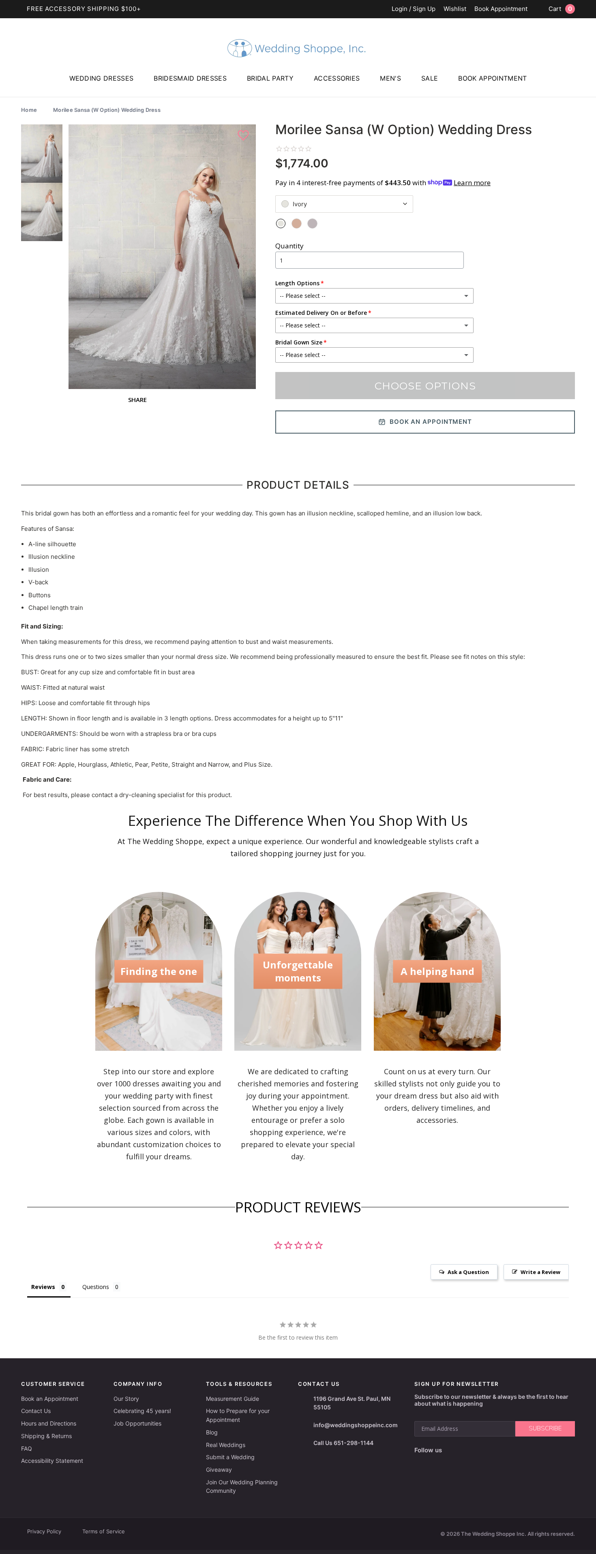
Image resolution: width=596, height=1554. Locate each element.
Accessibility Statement (52, 1460)
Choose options (425, 386)
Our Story (126, 1398)
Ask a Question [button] (468, 1272)
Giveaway (219, 1469)
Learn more (472, 182)
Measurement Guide (232, 1398)
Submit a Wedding (230, 1457)
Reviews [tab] (43, 1287)
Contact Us (36, 1410)
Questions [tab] (95, 1287)
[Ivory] (281, 223)
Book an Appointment (49, 1398)
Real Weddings (225, 1444)
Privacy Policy (44, 1531)
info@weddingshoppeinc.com (355, 1424)
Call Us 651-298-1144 (343, 1442)
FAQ (26, 1448)
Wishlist (455, 9)
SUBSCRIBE (545, 1428)
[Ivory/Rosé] (312, 223)
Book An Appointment (431, 421)
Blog (212, 1432)
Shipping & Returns (46, 1435)
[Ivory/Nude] (297, 223)
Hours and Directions (48, 1423)
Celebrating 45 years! (142, 1410)
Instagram (467, 1450)
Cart (560, 9)
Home (29, 110)
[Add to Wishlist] (244, 135)
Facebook (450, 1450)
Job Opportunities (137, 1423)
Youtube (485, 1450)
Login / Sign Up (413, 9)
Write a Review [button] (540, 1272)
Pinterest (505, 1450)
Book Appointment (500, 9)
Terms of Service (103, 1531)
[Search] (586, 89)
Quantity (289, 245)
